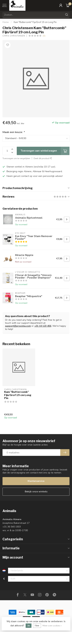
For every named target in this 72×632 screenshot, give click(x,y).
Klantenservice (36, 481)
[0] (67, 5)
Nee (37, 625)
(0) (44, 35)
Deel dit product (42, 158)
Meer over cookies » (52, 625)
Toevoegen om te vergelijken (16, 158)
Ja (28, 625)
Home (6, 22)
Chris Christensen (14, 36)
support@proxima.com (18, 326)
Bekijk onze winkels (36, 491)
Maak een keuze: (14, 132)
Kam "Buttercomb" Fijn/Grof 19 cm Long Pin (35, 22)
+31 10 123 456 (42, 326)
